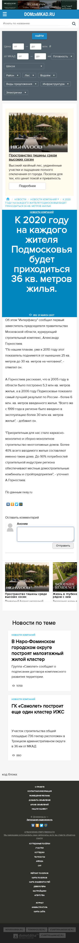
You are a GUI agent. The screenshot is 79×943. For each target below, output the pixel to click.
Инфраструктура (39, 907)
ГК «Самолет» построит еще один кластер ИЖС (38, 709)
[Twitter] (17, 504)
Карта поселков (39, 878)
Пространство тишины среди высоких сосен (33, 157)
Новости (20, 199)
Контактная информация (40, 791)
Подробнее (27, 186)
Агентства (39, 895)
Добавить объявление (39, 800)
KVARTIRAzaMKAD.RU (52, 935)
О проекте (39, 787)
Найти (39, 36)
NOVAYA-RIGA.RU (14, 929)
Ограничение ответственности (39, 832)
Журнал (39, 903)
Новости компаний (44, 199)
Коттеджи (39, 852)
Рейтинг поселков (39, 873)
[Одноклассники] (12, 504)
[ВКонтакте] (8, 504)
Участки (39, 848)
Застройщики (39, 891)
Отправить (63, 545)
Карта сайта (39, 912)
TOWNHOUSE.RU (36, 929)
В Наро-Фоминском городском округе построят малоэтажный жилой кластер (37, 650)
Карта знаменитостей (39, 882)
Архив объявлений (39, 805)
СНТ (39, 866)
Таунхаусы (39, 857)
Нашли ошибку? (39, 809)
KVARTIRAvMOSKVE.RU (62, 929)
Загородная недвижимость (39, 820)
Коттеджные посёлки (39, 844)
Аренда (39, 861)
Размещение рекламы (39, 796)
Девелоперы (40, 886)
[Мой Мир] (21, 504)
